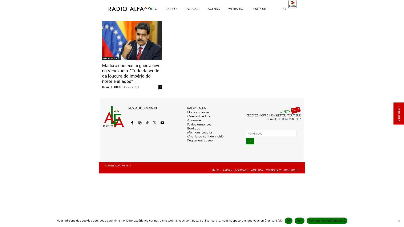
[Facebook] (132, 123)
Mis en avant (110, 58)
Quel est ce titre (198, 116)
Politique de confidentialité (327, 220)
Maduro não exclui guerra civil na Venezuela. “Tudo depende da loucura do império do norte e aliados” (131, 73)
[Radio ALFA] (125, 9)
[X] (155, 123)
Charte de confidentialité (205, 136)
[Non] (399, 221)
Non (299, 220)
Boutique (193, 128)
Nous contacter (198, 112)
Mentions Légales (200, 132)
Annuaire (194, 120)
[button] (284, 8)
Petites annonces (199, 124)
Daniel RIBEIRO (111, 86)
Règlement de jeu (200, 140)
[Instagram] (140, 123)
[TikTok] (147, 123)
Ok (289, 220)
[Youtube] (162, 123)
